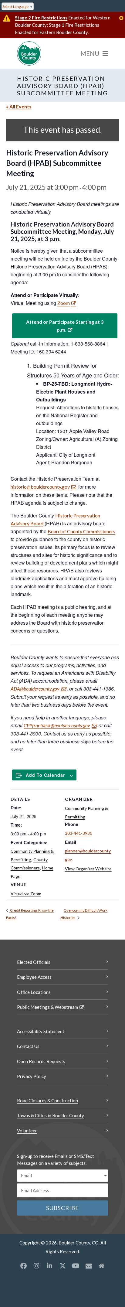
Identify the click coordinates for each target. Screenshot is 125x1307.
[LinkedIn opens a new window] (49, 1266)
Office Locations (34, 992)
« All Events (19, 106)
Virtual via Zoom (26, 893)
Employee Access (34, 977)
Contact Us (28, 1046)
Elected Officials (33, 962)
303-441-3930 (78, 833)
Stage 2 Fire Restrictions (41, 17)
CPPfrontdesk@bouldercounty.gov (57, 725)
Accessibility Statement (40, 1031)
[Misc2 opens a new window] (102, 1266)
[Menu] (94, 53)
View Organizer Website (88, 868)
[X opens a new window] (62, 1266)
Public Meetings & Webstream (47, 1007)
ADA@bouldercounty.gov (35, 688)
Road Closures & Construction (47, 1100)
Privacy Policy (31, 1076)
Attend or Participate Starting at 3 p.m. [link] (64, 326)
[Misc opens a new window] (89, 1266)
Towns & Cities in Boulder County (50, 1115)
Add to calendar (45, 775)
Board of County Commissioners (81, 531)
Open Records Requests (41, 1061)
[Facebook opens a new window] (23, 1266)
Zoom (63, 303)
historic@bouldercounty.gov (40, 487)
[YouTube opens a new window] (75, 1266)
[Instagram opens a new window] (36, 1266)
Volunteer (27, 1130)
